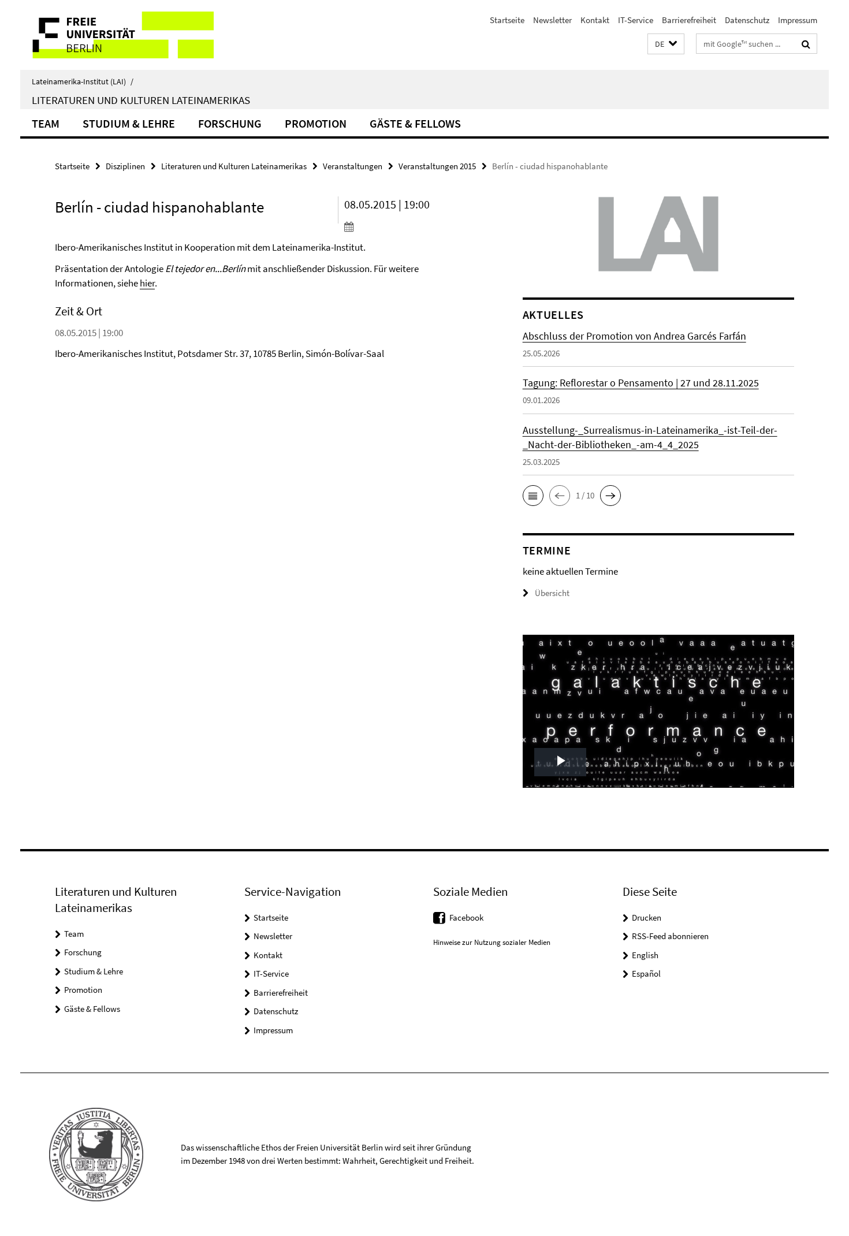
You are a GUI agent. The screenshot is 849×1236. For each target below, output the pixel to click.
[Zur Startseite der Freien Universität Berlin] (117, 35)
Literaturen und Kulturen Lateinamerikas (141, 100)
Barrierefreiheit (689, 19)
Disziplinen (125, 166)
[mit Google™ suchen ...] (806, 44)
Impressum (797, 19)
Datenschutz (747, 19)
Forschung (230, 123)
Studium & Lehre (129, 123)
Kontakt (594, 19)
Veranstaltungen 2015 (437, 166)
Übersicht (552, 592)
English (645, 955)
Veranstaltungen (352, 166)
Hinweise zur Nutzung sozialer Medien (491, 942)
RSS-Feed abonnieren (670, 935)
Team (45, 123)
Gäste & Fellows (415, 123)
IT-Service (635, 19)
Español (646, 973)
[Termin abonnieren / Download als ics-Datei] (411, 226)
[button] (665, 44)
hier (147, 283)
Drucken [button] (646, 917)
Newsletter (552, 19)
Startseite (507, 19)
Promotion (316, 123)
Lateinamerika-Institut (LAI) (82, 81)
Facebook (466, 917)
